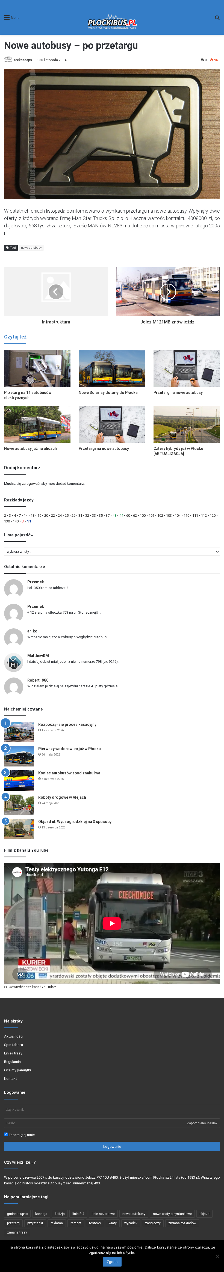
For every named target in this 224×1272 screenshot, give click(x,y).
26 (73, 515)
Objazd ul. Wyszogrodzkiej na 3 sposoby (74, 821)
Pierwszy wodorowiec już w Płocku (69, 749)
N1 (29, 521)
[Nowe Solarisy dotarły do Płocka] (112, 368)
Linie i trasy (13, 1053)
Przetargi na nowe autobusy (104, 448)
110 (186, 515)
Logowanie (112, 1147)
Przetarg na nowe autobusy (178, 392)
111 (195, 515)
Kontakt (10, 1078)
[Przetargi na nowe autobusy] (112, 424)
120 (213, 515)
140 (16, 521)
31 (80, 515)
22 (53, 515)
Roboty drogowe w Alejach (62, 797)
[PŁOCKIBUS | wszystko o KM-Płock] (112, 17)
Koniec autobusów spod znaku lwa (69, 773)
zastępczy (153, 1223)
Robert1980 (37, 680)
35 (101, 515)
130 (7, 521)
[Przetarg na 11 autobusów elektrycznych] (37, 368)
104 (178, 515)
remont (75, 1223)
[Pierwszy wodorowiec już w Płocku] (19, 756)
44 (121, 515)
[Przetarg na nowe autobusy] (187, 368)
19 (39, 515)
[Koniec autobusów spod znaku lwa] (19, 780)
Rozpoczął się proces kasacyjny (67, 724)
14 (26, 515)
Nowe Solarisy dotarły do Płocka (108, 392)
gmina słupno (17, 1214)
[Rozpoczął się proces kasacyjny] (19, 732)
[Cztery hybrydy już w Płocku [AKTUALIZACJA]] (187, 424)
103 (169, 515)
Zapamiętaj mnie (21, 1135)
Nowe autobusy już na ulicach (30, 448)
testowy (95, 1223)
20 (46, 515)
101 (151, 515)
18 (32, 515)
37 (108, 515)
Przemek (35, 582)
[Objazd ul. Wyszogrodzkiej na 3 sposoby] (19, 829)
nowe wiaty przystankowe (172, 1214)
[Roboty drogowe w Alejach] (19, 805)
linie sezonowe (103, 1214)
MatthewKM (38, 655)
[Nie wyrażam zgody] (217, 1256)
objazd (204, 1214)
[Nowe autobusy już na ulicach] (37, 424)
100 (143, 515)
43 (114, 515)
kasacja (41, 1214)
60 (128, 515)
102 (160, 515)
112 (204, 515)
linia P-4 (78, 1214)
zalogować (31, 484)
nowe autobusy (31, 247)
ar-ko (32, 631)
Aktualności (13, 1036)
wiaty (113, 1223)
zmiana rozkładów (182, 1223)
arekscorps (23, 60)
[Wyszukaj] (217, 19)
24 (60, 515)
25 (67, 515)
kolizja (60, 1214)
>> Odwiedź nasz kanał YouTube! (30, 987)
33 (94, 515)
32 (87, 515)
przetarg (13, 1223)
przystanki (35, 1223)
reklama (57, 1223)
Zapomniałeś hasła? (202, 1123)
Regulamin (12, 1061)
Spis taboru (13, 1044)
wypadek (130, 1223)
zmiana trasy (17, 1232)
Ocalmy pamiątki (17, 1070)
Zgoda (112, 1261)
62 (135, 515)
